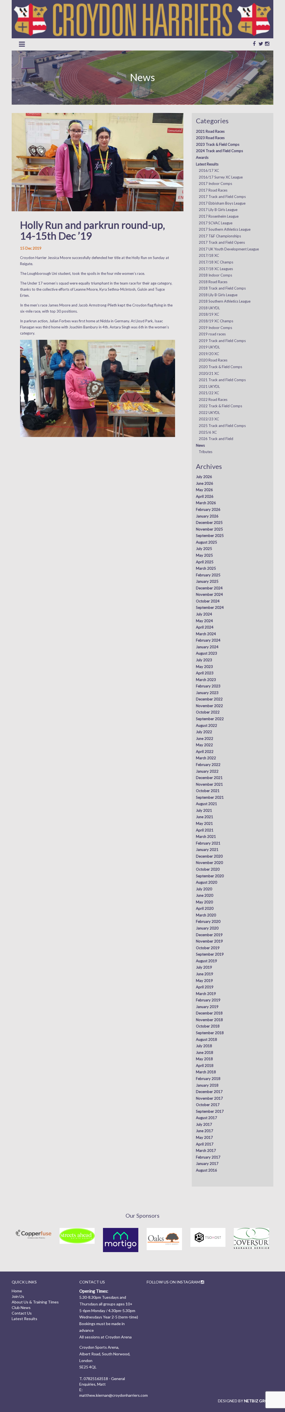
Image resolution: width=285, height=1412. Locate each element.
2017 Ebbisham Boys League (222, 203)
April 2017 (204, 1144)
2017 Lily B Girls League (218, 209)
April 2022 (204, 751)
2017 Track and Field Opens (222, 242)
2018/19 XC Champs (216, 321)
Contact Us (22, 1313)
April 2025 (204, 562)
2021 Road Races (210, 131)
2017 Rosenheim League (219, 216)
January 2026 (207, 516)
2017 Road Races (213, 190)
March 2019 (206, 993)
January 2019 (207, 1006)
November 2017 (209, 1098)
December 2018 (209, 1013)
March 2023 (206, 679)
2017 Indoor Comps (215, 183)
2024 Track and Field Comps (219, 151)
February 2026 (208, 509)
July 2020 (204, 889)
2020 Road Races (213, 360)
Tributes (205, 451)
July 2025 (204, 548)
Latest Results (207, 164)
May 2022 (204, 745)
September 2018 (210, 1033)
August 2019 (206, 961)
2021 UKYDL (209, 386)
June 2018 (204, 1052)
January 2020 (207, 928)
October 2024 (208, 601)
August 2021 (206, 804)
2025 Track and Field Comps (222, 425)
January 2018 (207, 1085)
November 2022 (209, 706)
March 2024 (206, 634)
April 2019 (204, 987)
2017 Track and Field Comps (222, 196)
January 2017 (207, 1163)
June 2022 (204, 738)
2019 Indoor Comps (215, 327)
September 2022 (210, 719)
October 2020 (208, 869)
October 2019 (208, 948)
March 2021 (206, 836)
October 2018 (208, 1026)
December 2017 (209, 1091)
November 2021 (209, 784)
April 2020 (204, 908)
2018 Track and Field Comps (222, 288)
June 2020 (204, 895)
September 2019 (210, 954)
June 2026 (204, 483)
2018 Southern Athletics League (224, 301)
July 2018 (204, 1046)
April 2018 (204, 1065)
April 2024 (204, 627)
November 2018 (209, 1019)
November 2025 (209, 529)
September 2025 (210, 535)
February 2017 (208, 1157)
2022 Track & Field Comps (220, 406)
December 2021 (209, 777)
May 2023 (204, 666)
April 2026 (204, 496)
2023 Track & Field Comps (217, 144)
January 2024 (207, 647)
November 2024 (209, 594)
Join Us (18, 1296)
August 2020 (206, 882)
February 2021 (208, 843)
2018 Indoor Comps (215, 275)
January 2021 (207, 849)
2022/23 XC (209, 419)
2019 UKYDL (209, 347)
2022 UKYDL (209, 412)
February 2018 (208, 1078)
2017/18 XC (209, 255)
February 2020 (208, 921)
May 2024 (204, 621)
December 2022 (209, 699)
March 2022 (206, 758)
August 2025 (206, 542)
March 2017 (206, 1150)
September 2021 (210, 797)
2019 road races (212, 334)
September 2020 (210, 876)
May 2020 (204, 902)
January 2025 (207, 581)
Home (17, 1290)
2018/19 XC (209, 314)
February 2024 (208, 640)
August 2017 (206, 1117)
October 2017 (208, 1104)
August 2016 (206, 1170)
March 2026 (206, 503)
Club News (21, 1307)
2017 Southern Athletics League (224, 229)
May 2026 (204, 490)
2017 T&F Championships (220, 236)
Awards (202, 157)
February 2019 (208, 1000)
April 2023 (204, 673)
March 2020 (206, 915)
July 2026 (204, 476)
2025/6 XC (208, 432)
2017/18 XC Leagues (216, 269)
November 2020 (209, 862)
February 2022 (208, 764)
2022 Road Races (213, 399)
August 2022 (206, 725)
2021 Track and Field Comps (222, 380)
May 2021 (204, 823)
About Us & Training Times (35, 1302)
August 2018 (206, 1039)
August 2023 (206, 653)
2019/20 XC (209, 353)
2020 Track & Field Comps (220, 367)
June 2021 (204, 817)
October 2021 (208, 790)
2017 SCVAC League (215, 223)
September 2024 (210, 607)
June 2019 (204, 974)
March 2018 (206, 1072)
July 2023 (204, 660)
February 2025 (208, 575)
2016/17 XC (209, 170)
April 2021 (204, 830)
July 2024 (204, 614)
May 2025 (204, 555)
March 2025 (206, 568)
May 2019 (204, 980)
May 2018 (204, 1059)
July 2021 (204, 810)
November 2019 (209, 941)
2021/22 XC (209, 393)
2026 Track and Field (216, 438)
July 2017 (204, 1124)
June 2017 (204, 1131)
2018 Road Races (213, 282)
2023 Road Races (210, 137)
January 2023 (207, 692)
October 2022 (208, 712)
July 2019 (204, 967)
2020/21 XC (209, 373)
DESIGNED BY (245, 1400)
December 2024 (209, 588)
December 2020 (209, 856)
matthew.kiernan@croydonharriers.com (113, 1395)
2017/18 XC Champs (216, 262)
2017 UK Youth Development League (229, 249)
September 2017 (210, 1111)
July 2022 (204, 732)
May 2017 (204, 1137)
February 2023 (208, 686)
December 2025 (209, 522)
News (200, 445)
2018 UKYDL (209, 308)
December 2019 (209, 935)
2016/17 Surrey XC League (221, 177)
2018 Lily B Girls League (218, 295)
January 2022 (207, 771)
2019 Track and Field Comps (222, 340)
